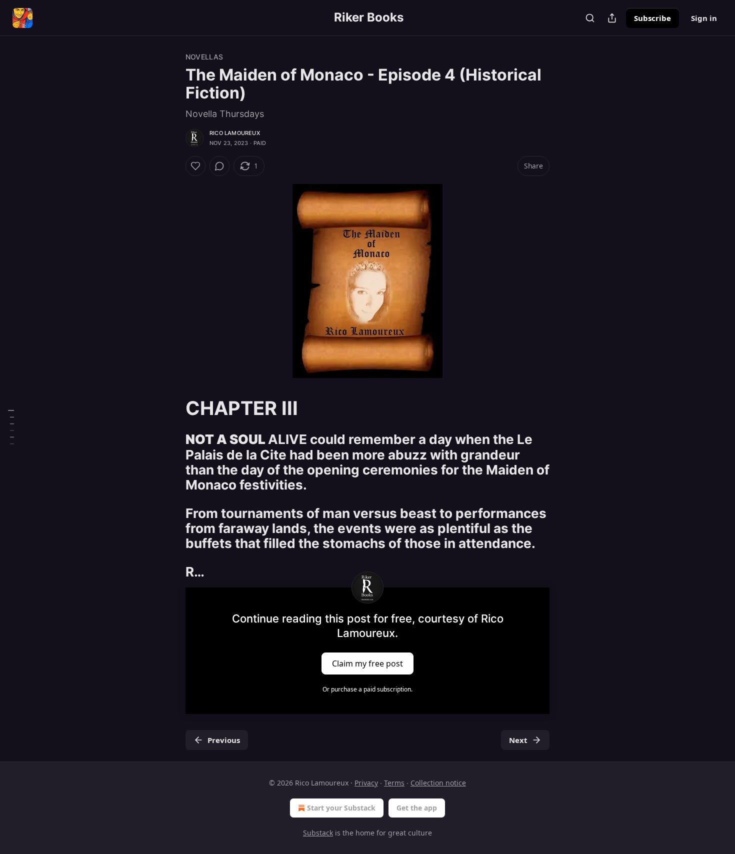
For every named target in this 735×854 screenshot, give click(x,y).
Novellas (205, 56)
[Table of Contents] (11, 427)
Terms (394, 783)
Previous (224, 740)
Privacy (366, 783)
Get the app (416, 807)
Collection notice (438, 783)
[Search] (590, 18)
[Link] (172, 408)
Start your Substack (341, 807)
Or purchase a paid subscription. (367, 689)
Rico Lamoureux (235, 133)
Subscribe (652, 18)
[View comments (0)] (220, 166)
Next (518, 740)
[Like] (196, 166)
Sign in (704, 18)
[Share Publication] (612, 18)
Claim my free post (367, 663)
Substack (318, 833)
